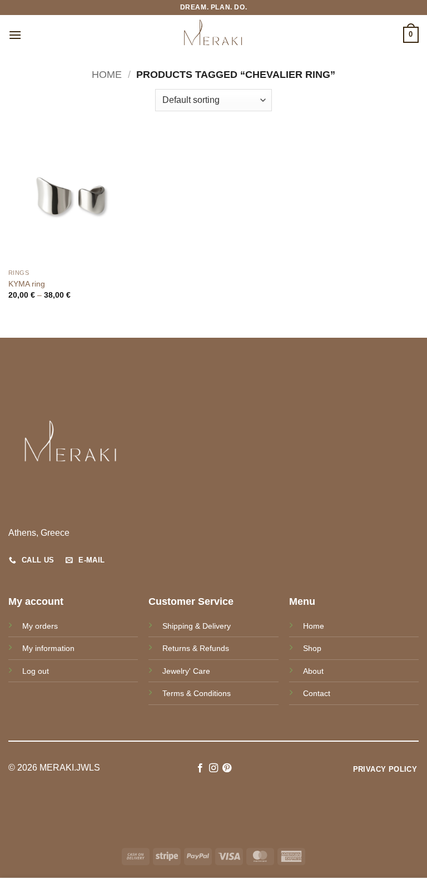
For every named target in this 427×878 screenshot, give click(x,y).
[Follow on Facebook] (199, 768)
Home (107, 74)
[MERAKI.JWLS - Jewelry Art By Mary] (214, 35)
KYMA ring (26, 283)
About (313, 671)
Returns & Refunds (195, 648)
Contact (316, 693)
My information (48, 648)
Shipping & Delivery (196, 625)
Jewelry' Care (186, 671)
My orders (40, 625)
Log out (35, 671)
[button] (15, 34)
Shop (312, 648)
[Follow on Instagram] (213, 768)
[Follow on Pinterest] (226, 768)
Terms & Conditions (196, 693)
